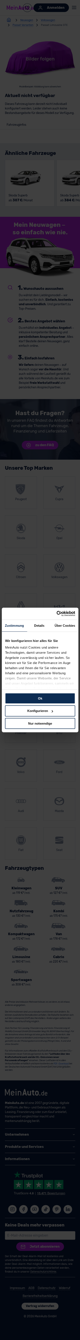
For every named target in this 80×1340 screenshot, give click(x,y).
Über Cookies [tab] (65, 625)
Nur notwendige (40, 723)
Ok (40, 698)
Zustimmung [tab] (14, 625)
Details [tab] (39, 625)
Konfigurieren (37, 711)
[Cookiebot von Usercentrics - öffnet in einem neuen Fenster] (57, 613)
